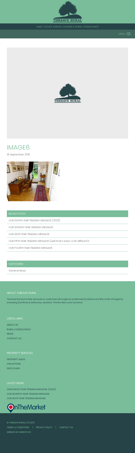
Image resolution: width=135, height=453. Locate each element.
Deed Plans (13, 368)
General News (17, 270)
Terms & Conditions (18, 427)
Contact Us (14, 338)
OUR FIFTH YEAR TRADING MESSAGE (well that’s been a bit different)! (49, 241)
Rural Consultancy (19, 329)
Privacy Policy (44, 427)
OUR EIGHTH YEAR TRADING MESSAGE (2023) (34, 220)
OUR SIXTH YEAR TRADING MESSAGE (29, 234)
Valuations (14, 363)
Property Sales (16, 359)
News (10, 333)
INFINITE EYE (25, 432)
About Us (12, 324)
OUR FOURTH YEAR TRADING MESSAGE (30, 248)
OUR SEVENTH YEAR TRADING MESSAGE (31, 227)
